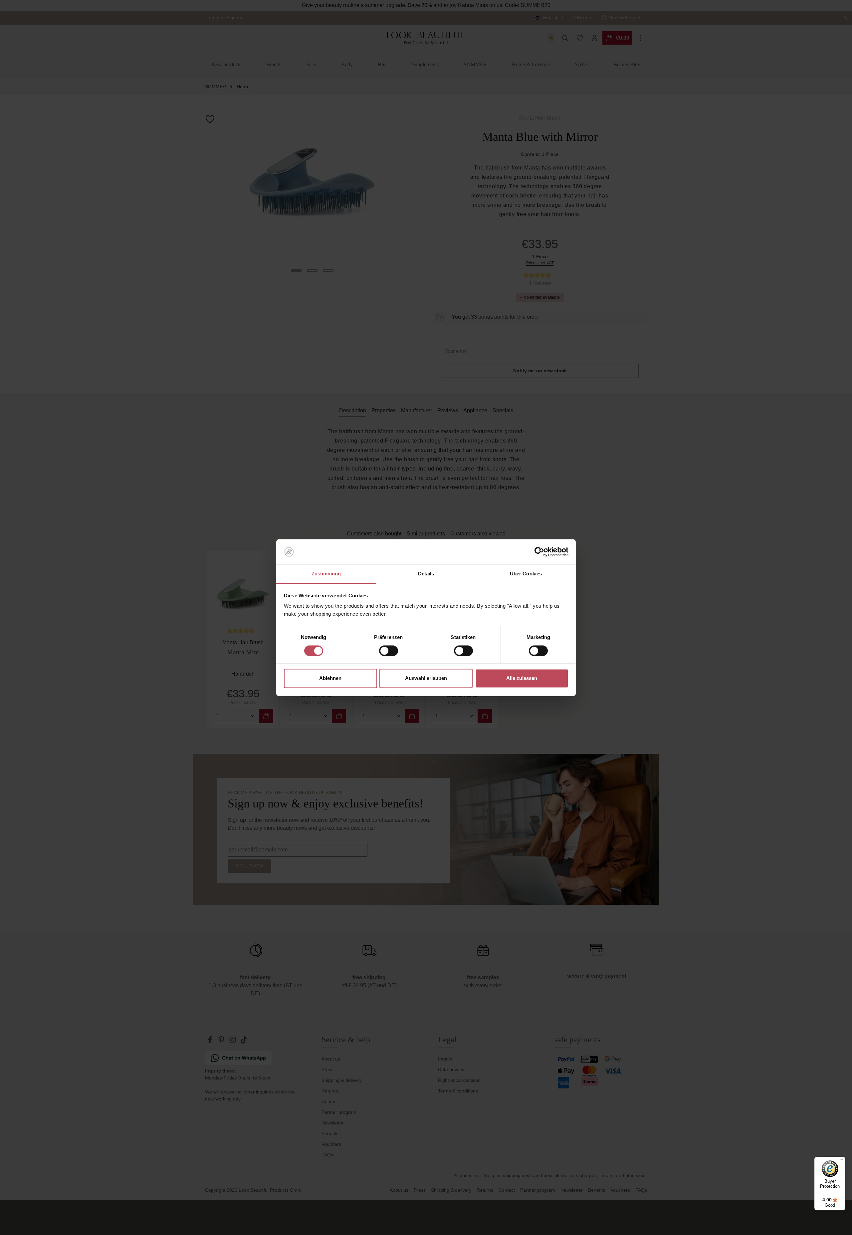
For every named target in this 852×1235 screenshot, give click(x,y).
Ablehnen (330, 678)
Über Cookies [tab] (526, 574)
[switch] (388, 650)
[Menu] (841, 1161)
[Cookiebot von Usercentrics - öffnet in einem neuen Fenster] (539, 552)
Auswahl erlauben (426, 678)
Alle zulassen (521, 678)
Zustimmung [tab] (326, 574)
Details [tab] (426, 574)
